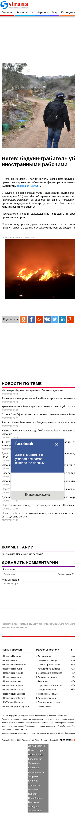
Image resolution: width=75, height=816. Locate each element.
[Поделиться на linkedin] (62, 319)
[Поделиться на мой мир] (39, 319)
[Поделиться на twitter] (54, 319)
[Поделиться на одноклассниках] (23, 319)
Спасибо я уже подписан (37, 494)
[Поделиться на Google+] (70, 319)
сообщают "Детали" (28, 185)
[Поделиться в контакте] (47, 319)
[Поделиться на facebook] (31, 319)
